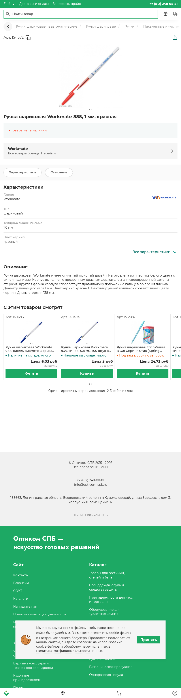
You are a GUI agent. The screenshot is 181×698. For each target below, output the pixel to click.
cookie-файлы (74, 628)
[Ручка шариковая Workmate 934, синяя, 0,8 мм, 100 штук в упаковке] (87, 332)
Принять (148, 640)
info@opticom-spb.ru (90, 485)
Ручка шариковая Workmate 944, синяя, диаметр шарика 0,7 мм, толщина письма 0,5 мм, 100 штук (31, 349)
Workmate (12, 199)
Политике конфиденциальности (63, 651)
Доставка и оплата (34, 4)
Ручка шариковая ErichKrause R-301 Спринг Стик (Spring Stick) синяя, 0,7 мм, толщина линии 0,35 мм (141, 349)
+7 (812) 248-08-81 (90, 480)
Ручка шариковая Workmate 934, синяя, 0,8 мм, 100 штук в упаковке (85, 349)
